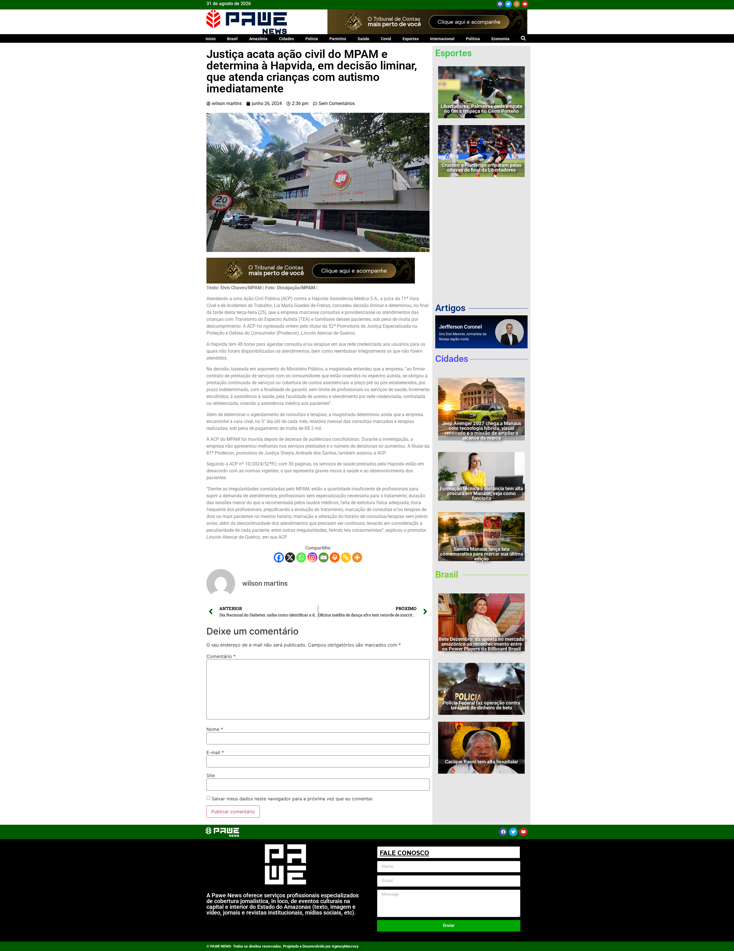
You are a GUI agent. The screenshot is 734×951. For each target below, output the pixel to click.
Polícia (311, 38)
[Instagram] (516, 4)
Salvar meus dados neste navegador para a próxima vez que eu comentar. (292, 798)
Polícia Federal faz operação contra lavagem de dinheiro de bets (481, 705)
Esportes (411, 38)
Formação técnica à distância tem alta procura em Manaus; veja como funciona (481, 493)
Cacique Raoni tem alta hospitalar (481, 761)
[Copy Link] (346, 557)
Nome (214, 729)
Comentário (221, 656)
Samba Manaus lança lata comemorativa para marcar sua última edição (481, 554)
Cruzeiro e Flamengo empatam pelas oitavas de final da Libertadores (482, 167)
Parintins (337, 38)
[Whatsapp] (301, 557)
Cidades (286, 38)
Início (211, 38)
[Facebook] (500, 4)
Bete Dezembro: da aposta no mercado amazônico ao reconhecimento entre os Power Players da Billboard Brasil (481, 644)
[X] (290, 557)
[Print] (335, 557)
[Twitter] (508, 4)
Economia (500, 38)
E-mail (215, 752)
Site (210, 775)
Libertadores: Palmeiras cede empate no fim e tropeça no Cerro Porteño (481, 108)
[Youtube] (525, 4)
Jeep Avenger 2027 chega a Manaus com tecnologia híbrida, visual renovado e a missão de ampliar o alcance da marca (481, 430)
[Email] (324, 557)
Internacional (442, 38)
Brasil (232, 38)
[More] (357, 557)
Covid (386, 38)
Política (473, 38)
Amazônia (258, 38)
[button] (523, 38)
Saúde (363, 38)
